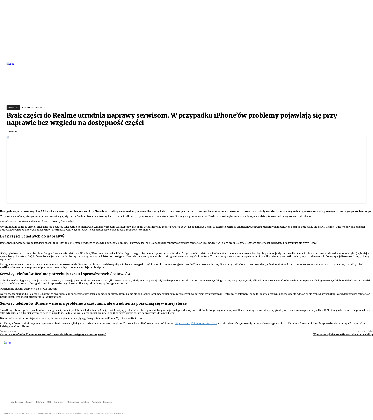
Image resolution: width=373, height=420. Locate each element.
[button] (365, 80)
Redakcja (27, 107)
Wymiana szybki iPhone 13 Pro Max (196, 323)
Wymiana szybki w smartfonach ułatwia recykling (343, 334)
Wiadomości (13, 107)
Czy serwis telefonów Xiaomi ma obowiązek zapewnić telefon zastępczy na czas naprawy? (53, 334)
